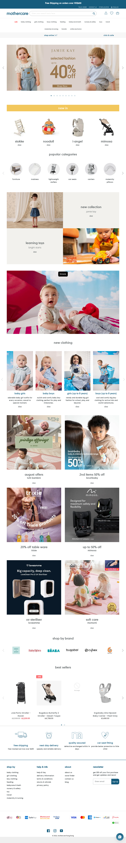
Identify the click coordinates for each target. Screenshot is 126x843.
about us (68, 772)
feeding (10, 782)
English (116, 7)
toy (8, 791)
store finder (70, 775)
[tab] (51, 95)
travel (9, 795)
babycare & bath (14, 785)
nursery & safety (14, 788)
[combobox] (63, 13)
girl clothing (12, 775)
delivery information (45, 775)
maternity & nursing (15, 798)
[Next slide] (122, 68)
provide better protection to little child (105, 747)
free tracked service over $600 (21, 749)
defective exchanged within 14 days (77, 747)
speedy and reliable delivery (49, 749)
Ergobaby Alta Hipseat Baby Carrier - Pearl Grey (105, 714)
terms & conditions (45, 779)
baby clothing (12, 772)
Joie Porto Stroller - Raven (21, 714)
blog (67, 782)
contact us (69, 779)
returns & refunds (44, 782)
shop (19, 145)
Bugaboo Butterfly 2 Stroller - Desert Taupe (49, 714)
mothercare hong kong (66, 836)
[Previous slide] (3, 68)
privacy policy (43, 785)
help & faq (41, 772)
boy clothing (12, 779)
